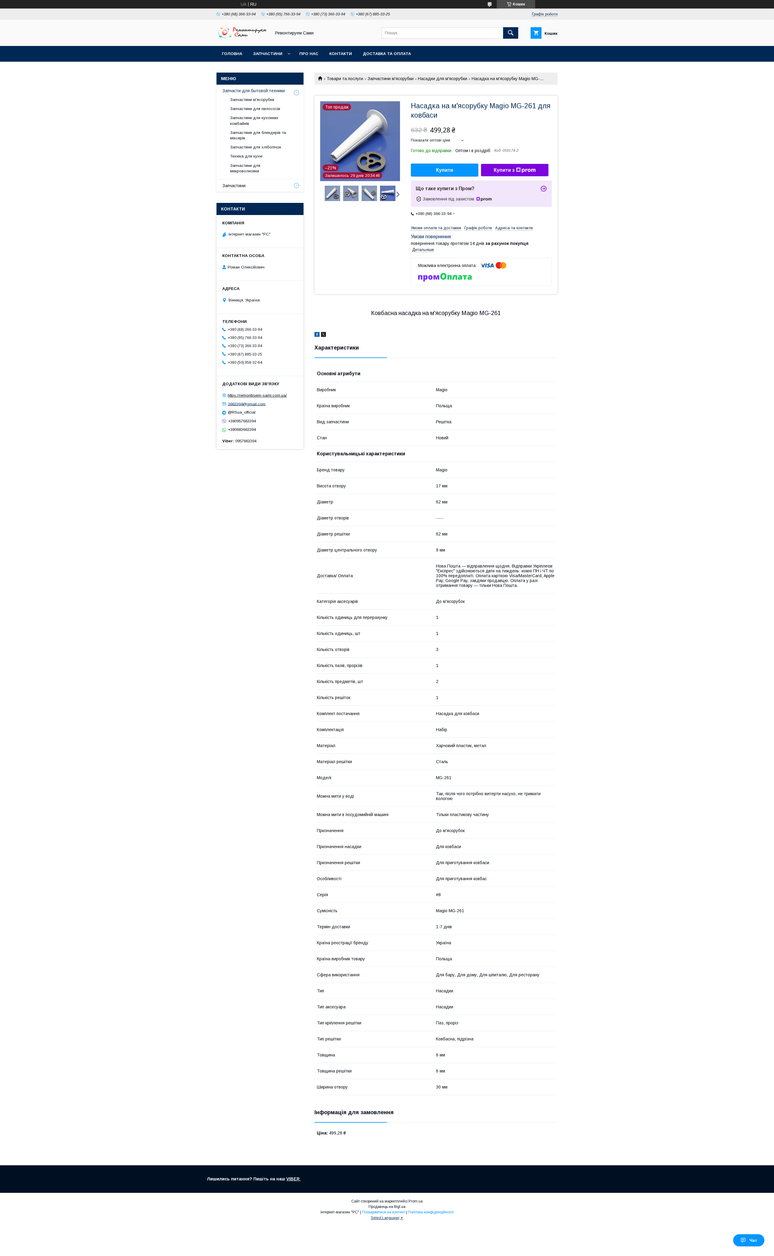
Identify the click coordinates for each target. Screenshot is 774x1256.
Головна (232, 53)
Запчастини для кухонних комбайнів (254, 120)
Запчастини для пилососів (255, 108)
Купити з (504, 170)
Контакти (340, 53)
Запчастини (267, 53)
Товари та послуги (345, 78)
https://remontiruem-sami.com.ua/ (257, 395)
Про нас (308, 53)
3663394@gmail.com (246, 404)
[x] (323, 335)
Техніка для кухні (246, 156)
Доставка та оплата (387, 53)
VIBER (293, 1178)
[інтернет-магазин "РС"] (242, 38)
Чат (753, 1240)
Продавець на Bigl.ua (387, 1207)
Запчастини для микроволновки (245, 168)
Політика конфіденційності (431, 1212)
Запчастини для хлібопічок (255, 147)
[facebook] (317, 335)
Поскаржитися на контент (383, 1212)
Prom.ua (415, 1201)
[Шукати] (510, 33)
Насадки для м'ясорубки (442, 78)
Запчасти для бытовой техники (254, 90)
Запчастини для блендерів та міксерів (258, 135)
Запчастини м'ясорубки (391, 78)
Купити (444, 170)
